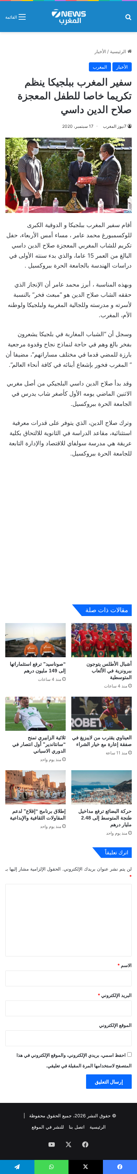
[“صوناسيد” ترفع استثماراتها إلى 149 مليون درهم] (35, 640)
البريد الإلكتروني (115, 995)
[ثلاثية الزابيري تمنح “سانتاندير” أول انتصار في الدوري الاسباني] (35, 714)
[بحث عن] (128, 19)
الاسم (124, 965)
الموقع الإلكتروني (115, 1025)
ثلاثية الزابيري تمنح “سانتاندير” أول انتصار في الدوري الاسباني (39, 744)
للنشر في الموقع (48, 1127)
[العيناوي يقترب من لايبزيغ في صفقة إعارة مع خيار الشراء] (101, 714)
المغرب (100, 67)
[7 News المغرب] (68, 16)
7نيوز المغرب (114, 126)
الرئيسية (119, 51)
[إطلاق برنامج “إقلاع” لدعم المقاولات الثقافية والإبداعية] (35, 787)
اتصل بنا (77, 1127)
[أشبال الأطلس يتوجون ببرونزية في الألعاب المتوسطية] (101, 640)
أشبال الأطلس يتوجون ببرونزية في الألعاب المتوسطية (109, 670)
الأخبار (100, 51)
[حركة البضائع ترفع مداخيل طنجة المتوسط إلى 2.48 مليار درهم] (101, 787)
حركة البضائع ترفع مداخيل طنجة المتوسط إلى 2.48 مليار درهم (105, 817)
